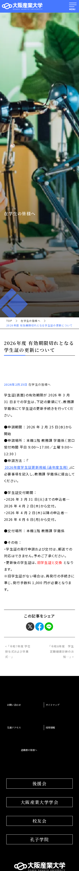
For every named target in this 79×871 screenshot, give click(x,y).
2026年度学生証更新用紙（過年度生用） (37, 467)
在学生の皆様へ (30, 320)
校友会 (39, 821)
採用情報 (50, 727)
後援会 (39, 783)
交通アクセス (14, 727)
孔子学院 (39, 839)
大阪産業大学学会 (39, 802)
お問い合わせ (14, 704)
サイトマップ (52, 704)
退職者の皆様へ (29, 750)
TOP (9, 320)
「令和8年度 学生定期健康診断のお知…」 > (61, 651)
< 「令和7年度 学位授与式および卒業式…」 (18, 651)
